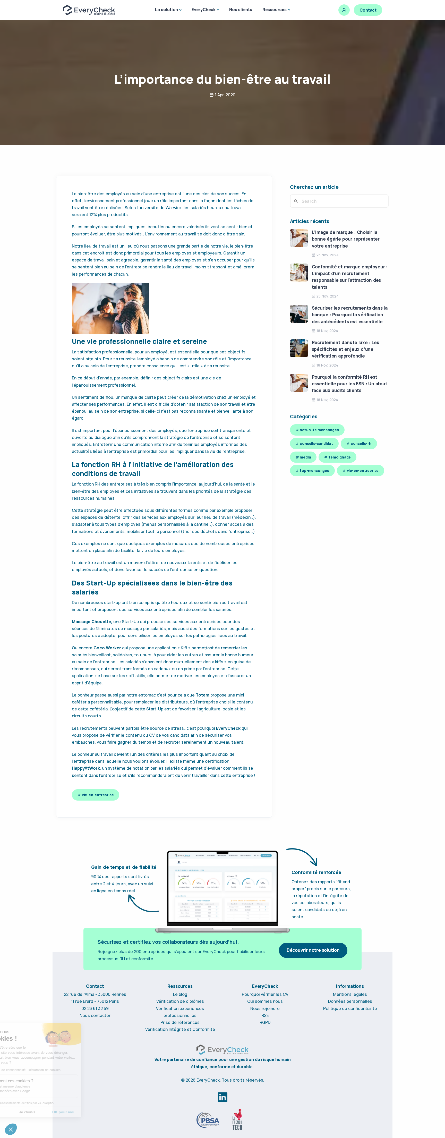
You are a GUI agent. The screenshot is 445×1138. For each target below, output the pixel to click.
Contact (368, 10)
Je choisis (59, 1112)
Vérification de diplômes (180, 1001)
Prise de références (180, 1022)
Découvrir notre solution (313, 950)
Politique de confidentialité (350, 1008)
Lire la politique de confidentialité (34, 1070)
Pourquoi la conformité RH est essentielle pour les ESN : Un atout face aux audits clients (349, 384)
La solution (166, 9)
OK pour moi (95, 1112)
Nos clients (240, 9)
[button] (11, 1129)
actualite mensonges (319, 429)
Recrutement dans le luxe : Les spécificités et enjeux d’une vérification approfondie (345, 349)
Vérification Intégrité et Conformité (180, 1029)
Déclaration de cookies (76, 1070)
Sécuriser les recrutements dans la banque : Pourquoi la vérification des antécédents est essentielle (350, 315)
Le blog (180, 994)
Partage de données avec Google (38, 1091)
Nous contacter (95, 1015)
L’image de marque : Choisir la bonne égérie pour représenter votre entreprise (346, 239)
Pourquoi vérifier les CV (265, 994)
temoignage (340, 457)
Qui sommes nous (265, 1001)
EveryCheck (204, 9)
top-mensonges (314, 470)
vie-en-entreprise (98, 794)
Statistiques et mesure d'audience (38, 1086)
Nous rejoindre (265, 1008)
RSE (265, 1015)
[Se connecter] (344, 10)
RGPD (265, 1022)
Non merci (23, 1112)
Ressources (274, 9)
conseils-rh (361, 443)
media (305, 457)
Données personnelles (350, 1001)
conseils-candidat (316, 443)
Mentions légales (350, 994)
